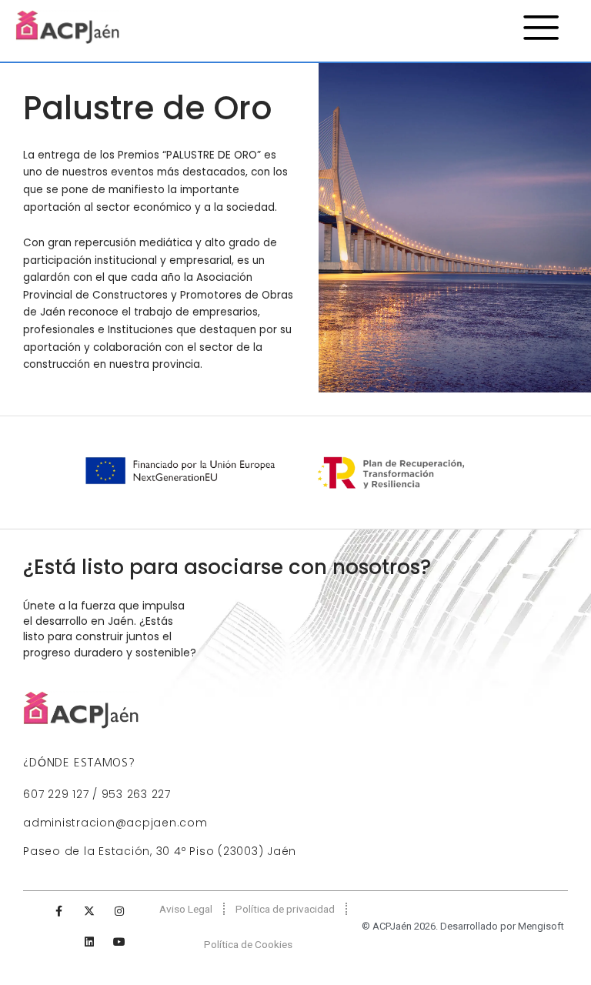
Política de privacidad (285, 909)
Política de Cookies (248, 944)
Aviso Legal (185, 909)
